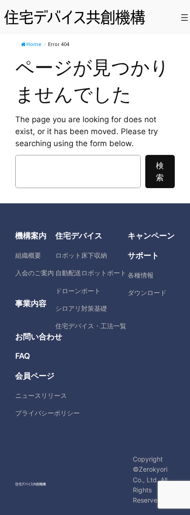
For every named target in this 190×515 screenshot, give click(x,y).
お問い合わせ (38, 336)
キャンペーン (151, 235)
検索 (160, 171)
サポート (143, 255)
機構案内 (31, 235)
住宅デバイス (78, 235)
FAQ (22, 356)
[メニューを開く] (184, 17)
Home (34, 44)
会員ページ (34, 375)
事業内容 (31, 303)
